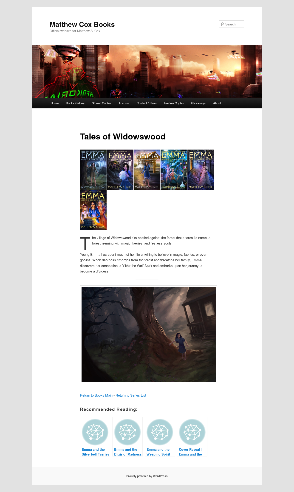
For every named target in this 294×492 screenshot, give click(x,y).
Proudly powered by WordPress (147, 476)
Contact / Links (147, 103)
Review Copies (174, 103)
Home (55, 103)
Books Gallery (75, 103)
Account (124, 103)
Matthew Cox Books (82, 24)
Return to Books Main (96, 395)
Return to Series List (131, 395)
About (217, 103)
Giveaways (198, 103)
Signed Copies (101, 103)
